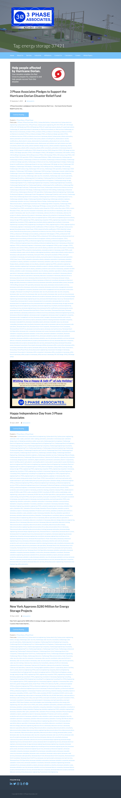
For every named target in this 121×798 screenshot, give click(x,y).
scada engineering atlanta (42, 252)
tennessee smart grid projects (35, 329)
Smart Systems (25, 702)
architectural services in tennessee (37, 136)
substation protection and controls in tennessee (49, 268)
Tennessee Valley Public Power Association (60, 347)
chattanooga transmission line (31, 203)
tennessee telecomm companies (64, 340)
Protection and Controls (43, 487)
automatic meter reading (31, 438)
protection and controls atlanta (37, 247)
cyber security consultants (49, 658)
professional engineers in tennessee (30, 245)
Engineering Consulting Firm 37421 (38, 224)
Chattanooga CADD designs (24, 171)
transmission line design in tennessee (58, 350)
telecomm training (64, 522)
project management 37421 (49, 245)
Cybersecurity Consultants (40, 663)
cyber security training (16, 663)
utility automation (22, 564)
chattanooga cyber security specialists (61, 176)
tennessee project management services (21, 317)
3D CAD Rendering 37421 (22, 127)
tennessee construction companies (34, 287)
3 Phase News (20, 120)
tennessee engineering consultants (48, 305)
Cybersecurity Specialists (17, 667)
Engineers (46, 476)
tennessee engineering (58, 534)
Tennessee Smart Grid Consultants (60, 326)
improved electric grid (51, 478)
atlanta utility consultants (43, 148)
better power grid (38, 441)
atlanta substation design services (39, 145)
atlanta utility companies (28, 148)
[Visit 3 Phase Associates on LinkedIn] (11, 784)
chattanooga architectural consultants (35, 159)
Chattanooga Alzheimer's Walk (42, 157)
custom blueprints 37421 (46, 208)
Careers (77, 55)
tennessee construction (17, 287)
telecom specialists (50, 517)
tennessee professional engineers (19, 315)
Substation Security (50, 513)
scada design (63, 492)
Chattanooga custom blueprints (62, 173)
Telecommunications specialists (19, 529)
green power (28, 478)
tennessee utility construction (55, 345)
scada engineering (19, 695)
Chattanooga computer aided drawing (62, 171)
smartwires (55, 702)
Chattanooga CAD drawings (62, 166)
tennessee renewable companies (62, 319)
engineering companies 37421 (43, 220)
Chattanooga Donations (17, 178)
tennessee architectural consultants (47, 280)
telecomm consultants (22, 520)
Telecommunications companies (19, 524)
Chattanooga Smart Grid (54, 450)
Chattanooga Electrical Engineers (44, 180)
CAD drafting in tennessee (17, 155)
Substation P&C (18, 508)
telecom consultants (53, 515)
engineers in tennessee (24, 227)
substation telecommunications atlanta (35, 273)
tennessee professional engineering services (61, 312)
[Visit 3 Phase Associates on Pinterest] (27, 784)
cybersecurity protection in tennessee (53, 215)
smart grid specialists (43, 499)
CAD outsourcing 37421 (64, 155)
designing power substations (26, 459)
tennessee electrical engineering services (22, 303)
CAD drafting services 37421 (34, 155)
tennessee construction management (55, 287)
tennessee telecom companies (54, 767)
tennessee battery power (60, 282)
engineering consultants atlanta (38, 222)
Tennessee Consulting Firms (24, 292)
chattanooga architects (16, 159)
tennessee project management (39, 315)
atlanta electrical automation (40, 141)
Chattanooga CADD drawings (42, 171)
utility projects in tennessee (29, 354)
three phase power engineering (38, 350)
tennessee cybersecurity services (54, 296)
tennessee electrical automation (42, 301)
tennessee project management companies (60, 315)
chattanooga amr (67, 157)
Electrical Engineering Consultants (57, 464)
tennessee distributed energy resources (51, 299)
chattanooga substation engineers (60, 199)
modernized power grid (32, 480)
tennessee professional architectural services (35, 312)
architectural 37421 (66, 131)
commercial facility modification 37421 (57, 206)
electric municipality (34, 462)
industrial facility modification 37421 (49, 229)
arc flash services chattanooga (62, 129)
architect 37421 (30, 131)
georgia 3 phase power (66, 227)
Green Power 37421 (32, 229)
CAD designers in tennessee (54, 152)
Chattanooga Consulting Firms (43, 173)
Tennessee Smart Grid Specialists (37, 550)
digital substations (40, 459)
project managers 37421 (65, 245)
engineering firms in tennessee (33, 476)
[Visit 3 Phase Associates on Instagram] (18, 784)
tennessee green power (66, 308)
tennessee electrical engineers (43, 303)
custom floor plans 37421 (61, 208)
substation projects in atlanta (44, 266)
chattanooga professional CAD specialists (30, 192)
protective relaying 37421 (17, 250)
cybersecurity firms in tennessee (53, 213)
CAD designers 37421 (38, 152)
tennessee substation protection (47, 765)
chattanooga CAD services (36, 169)
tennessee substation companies (58, 760)
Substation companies (16, 504)
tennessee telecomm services (36, 343)
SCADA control (54, 492)
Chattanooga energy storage (62, 180)
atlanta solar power (23, 145)
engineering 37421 (28, 220)
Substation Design (63, 504)
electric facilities (15, 462)
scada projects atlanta (56, 252)
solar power (39, 704)
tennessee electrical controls (61, 301)
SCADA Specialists (49, 494)
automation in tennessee (59, 148)
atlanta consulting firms (48, 138)
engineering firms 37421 (57, 224)
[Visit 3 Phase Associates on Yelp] (21, 784)
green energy (20, 478)
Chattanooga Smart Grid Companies (27, 196)
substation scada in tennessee (23, 271)
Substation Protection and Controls (39, 510)
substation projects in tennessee (63, 266)
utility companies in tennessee (42, 352)
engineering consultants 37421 (19, 222)
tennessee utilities (41, 345)
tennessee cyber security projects (38, 294)
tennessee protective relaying (44, 319)
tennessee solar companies (27, 331)
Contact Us (58, 55)
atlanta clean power (35, 138)
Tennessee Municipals (58, 310)
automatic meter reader (17, 438)
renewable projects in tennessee (51, 250)
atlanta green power (32, 143)
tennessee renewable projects (34, 322)
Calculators (68, 55)
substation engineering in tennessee (25, 266)
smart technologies (35, 702)
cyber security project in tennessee (26, 660)
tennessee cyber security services (58, 294)
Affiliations (47, 55)
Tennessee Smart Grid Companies (39, 326)
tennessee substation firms (31, 336)
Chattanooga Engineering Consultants (61, 182)
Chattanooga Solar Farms (64, 196)
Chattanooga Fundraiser (21, 187)
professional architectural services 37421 (43, 231)
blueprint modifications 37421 (27, 150)
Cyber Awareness (67, 656)
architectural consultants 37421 (19, 134)
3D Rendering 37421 (36, 127)
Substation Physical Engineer (48, 508)
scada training (14, 497)
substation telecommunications (25, 515)
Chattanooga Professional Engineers (28, 651)
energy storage (67, 466)
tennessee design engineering (51, 739)
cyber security (14, 658)
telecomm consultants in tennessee (50, 275)
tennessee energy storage (59, 303)
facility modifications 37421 (39, 227)
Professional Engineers (53, 485)
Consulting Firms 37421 (17, 208)
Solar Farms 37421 (19, 259)
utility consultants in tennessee (60, 352)
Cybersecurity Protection (52, 457)
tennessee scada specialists (38, 545)
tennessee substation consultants (53, 333)
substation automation (24, 501)
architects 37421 (41, 131)
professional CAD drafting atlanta (50, 236)
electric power (53, 462)
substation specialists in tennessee (20, 718)
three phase (13, 350)
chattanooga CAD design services (52, 164)
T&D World (64, 718)
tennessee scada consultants (25, 324)
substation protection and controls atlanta (22, 268)
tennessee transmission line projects (24, 345)
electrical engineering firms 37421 (42, 217)
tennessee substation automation (59, 331)
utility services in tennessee (46, 354)
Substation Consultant (29, 504)
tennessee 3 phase (64, 278)
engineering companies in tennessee (63, 220)
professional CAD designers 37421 (49, 234)
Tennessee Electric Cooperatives (49, 531)
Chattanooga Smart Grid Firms (48, 196)
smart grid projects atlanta (32, 257)
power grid (42, 480)
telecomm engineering (67, 520)
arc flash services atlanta (46, 129)
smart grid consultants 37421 (53, 254)
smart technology (46, 702)
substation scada (21, 513)
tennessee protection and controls (60, 317)
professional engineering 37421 (19, 241)
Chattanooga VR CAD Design (22, 206)
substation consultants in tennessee (33, 261)
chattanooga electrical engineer (33, 178)
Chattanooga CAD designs (24, 166)
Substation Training (41, 515)
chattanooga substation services (19, 201)
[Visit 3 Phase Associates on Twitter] (14, 784)
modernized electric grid (17, 480)
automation (42, 438)
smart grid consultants (36, 497)
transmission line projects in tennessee (21, 352)
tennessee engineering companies (27, 305)
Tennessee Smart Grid (23, 326)
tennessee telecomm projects (18, 343)
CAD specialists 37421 (26, 157)
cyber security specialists (66, 660)
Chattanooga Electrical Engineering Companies (57, 178)
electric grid (23, 462)
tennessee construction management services (46, 289)
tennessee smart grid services (53, 329)
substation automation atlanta (34, 259)
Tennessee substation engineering (54, 762)
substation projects (63, 508)
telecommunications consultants (38, 524)
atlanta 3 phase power (54, 136)
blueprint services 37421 (44, 150)
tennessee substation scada (25, 338)
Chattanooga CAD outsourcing (19, 169)
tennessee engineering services (31, 308)
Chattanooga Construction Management (22, 173)
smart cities (28, 697)
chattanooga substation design (19, 199)
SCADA (16, 492)
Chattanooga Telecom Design (37, 201)
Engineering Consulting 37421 (19, 224)
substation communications (60, 501)
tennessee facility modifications (49, 308)
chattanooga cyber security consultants (37, 176)
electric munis (44, 462)
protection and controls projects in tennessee (60, 247)
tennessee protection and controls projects (22, 319)
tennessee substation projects (48, 336)
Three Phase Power (23, 350)
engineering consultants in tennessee (58, 222)
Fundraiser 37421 (53, 227)
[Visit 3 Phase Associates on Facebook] (24, 784)
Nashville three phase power (22, 231)
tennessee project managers (42, 317)
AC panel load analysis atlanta (51, 127)
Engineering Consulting (57, 471)
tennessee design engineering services (28, 299)
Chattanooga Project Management (34, 194)
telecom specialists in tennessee (30, 275)
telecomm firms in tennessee (18, 522)
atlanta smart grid (55, 143)
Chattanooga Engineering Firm (19, 185)
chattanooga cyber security (18, 176)
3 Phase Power (29, 120)
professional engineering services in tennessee (52, 243)
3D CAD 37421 (58, 125)
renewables (19, 693)
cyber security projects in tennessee (32, 213)
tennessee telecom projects (30, 340)
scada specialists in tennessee (24, 254)
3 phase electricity (22, 125)
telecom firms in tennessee (36, 517)
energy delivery (58, 466)
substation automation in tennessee (54, 259)
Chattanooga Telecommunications (34, 457)
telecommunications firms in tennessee (46, 278)
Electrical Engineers (47, 466)
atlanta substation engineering (58, 145)
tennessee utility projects (24, 347)
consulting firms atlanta (31, 208)
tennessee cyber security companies (58, 292)
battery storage (14, 639)
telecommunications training (37, 529)
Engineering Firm (65, 473)
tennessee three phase (51, 343)
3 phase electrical (55, 122)
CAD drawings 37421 (49, 155)
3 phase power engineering (45, 125)
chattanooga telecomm (53, 201)
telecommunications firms (37, 527)
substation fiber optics (22, 711)
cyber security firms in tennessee (53, 210)
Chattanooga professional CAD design (21, 189)
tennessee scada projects (41, 324)
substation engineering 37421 (47, 264)
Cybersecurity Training (32, 667)
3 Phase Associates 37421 (30, 122)
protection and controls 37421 (19, 247)
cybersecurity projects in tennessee (31, 215)
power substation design (53, 480)
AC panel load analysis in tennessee (28, 129)
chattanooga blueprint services (33, 164)
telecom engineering (22, 517)
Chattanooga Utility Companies (50, 203)
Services (29, 55)
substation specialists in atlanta (57, 271)
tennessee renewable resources (53, 322)
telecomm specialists (52, 522)
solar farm (20, 704)
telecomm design (56, 520)
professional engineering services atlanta (26, 243)
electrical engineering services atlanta (63, 217)
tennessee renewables (22, 753)
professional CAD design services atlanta (26, 234)
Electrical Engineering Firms (26, 672)
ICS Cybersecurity (50, 684)
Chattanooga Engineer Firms (18, 182)
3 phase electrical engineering (36, 436)
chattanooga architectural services (38, 162)
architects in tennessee (52, 131)
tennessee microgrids (16, 310)
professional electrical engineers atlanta (38, 238)
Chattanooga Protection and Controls (56, 194)
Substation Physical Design (32, 508)
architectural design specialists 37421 (57, 134)
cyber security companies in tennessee (32, 210)
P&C (57, 684)
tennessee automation (45, 282)
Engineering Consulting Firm (29, 473)
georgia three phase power (17, 229)
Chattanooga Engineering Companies (38, 182)
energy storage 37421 (16, 220)
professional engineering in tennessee (40, 241)
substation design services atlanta (28, 264)
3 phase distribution (44, 122)
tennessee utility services (40, 347)
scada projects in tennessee (25, 494)
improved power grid (65, 478)
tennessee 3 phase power (17, 280)
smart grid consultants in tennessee (20, 700)
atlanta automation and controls (19, 138)
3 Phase (19, 122)
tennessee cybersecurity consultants (50, 737)
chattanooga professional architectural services (59, 187)
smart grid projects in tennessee (50, 257)
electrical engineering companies (37, 464)
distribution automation (53, 459)
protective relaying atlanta (33, 250)
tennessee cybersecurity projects (35, 296)
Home (12, 55)
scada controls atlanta (28, 252)
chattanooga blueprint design (57, 162)
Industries (38, 55)
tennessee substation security (41, 338)
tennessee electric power (25, 301)
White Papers (87, 55)
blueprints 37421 (57, 150)
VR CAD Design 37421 (61, 354)
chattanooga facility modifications (53, 185)
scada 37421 (64, 250)
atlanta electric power (25, 141)
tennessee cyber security (40, 292)
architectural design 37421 (37, 134)
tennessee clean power (40, 285)
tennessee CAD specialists (26, 285)
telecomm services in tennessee (25, 278)
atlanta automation (66, 136)
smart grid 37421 (39, 254)
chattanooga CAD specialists (53, 169)
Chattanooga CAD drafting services (42, 166)
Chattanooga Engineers (35, 185)
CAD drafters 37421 (68, 152)
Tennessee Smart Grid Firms (18, 329)
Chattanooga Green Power (36, 187)
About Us (20, 55)
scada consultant (32, 492)
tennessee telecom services (46, 340)
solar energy (62, 702)
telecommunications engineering (19, 527)
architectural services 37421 (18, 136)
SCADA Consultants (44, 492)
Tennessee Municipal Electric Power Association (37, 310)
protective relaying (42, 490)
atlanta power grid (44, 143)
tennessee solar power (42, 331)
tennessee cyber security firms (19, 294)
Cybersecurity (28, 663)
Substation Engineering (16, 506)
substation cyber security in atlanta (54, 261)
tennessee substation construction (33, 333)
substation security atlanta (40, 271)
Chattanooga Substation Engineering (39, 199)
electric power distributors (66, 462)
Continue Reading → (19, 114)
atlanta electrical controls (56, 141)
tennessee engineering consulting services (57, 536)
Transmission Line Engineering (49, 772)
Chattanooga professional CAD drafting (44, 189)
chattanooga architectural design (56, 159)
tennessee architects (31, 280)
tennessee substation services (59, 338)
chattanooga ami (56, 157)
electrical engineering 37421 (22, 217)
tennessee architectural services (29, 282)
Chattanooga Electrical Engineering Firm (22, 180)
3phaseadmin (30, 101)
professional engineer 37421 (59, 238)
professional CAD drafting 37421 (30, 236)
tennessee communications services (58, 285)
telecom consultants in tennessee (57, 273)
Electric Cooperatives (67, 459)
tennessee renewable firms (17, 322)
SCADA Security (38, 494)
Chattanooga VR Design (39, 206)
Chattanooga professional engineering (54, 192)
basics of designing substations (23, 441)
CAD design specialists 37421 (23, 152)
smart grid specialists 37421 (58, 499)
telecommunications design (57, 524)
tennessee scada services (56, 324)
